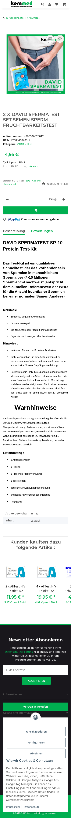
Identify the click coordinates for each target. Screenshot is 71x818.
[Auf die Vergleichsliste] (50, 39)
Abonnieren (36, 681)
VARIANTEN (24, 144)
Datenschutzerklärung (19, 651)
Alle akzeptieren (36, 731)
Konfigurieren (36, 742)
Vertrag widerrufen (35, 706)
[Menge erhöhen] (63, 199)
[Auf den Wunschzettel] (60, 39)
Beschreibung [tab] (14, 231)
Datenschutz (32, 806)
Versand (34, 166)
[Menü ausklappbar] (5, 2)
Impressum (13, 806)
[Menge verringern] (7, 199)
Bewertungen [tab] (42, 231)
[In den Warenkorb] (6, 30)
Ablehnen (36, 753)
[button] (43, 4)
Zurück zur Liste (14, 17)
